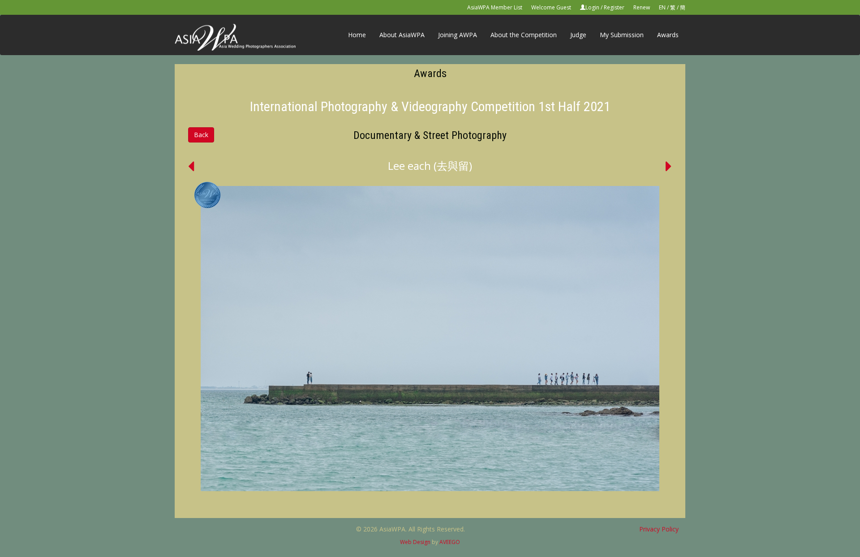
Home (357, 34)
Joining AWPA (457, 34)
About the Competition (523, 34)
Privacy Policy (659, 529)
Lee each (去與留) (430, 165)
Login (592, 7)
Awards (668, 34)
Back (201, 134)
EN (662, 7)
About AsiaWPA (402, 34)
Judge (578, 34)
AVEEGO (449, 542)
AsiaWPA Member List (494, 7)
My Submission (622, 34)
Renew (641, 7)
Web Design (415, 542)
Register (614, 7)
